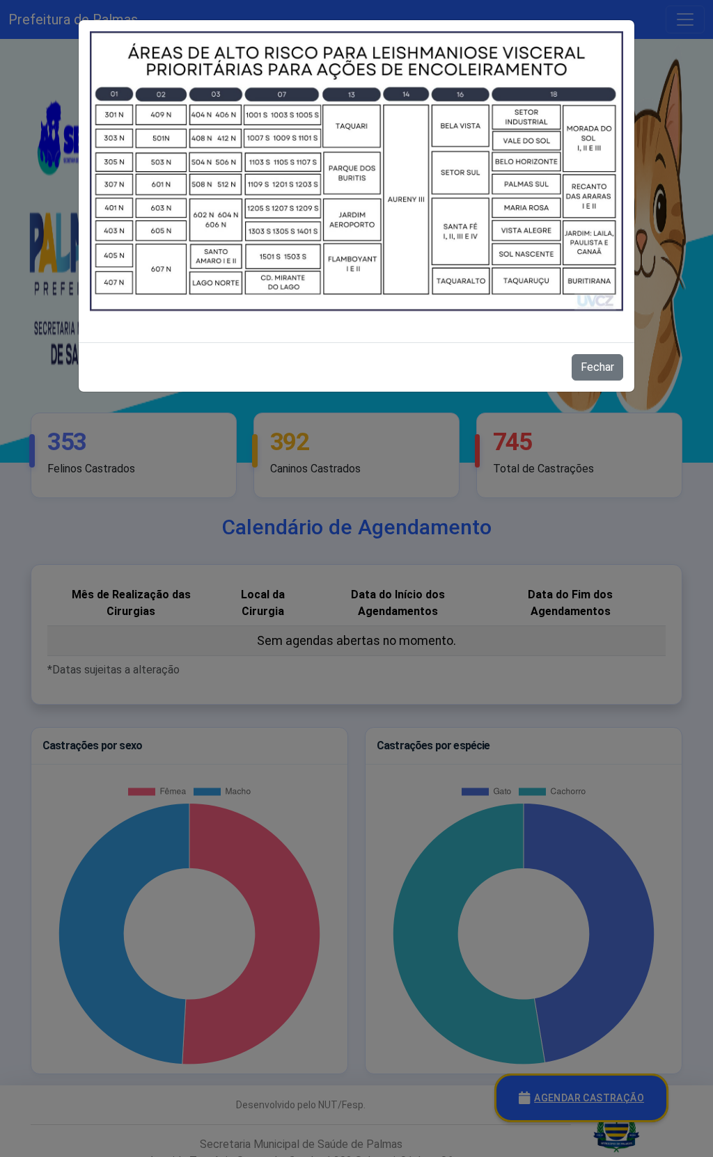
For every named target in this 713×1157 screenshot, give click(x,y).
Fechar (597, 367)
